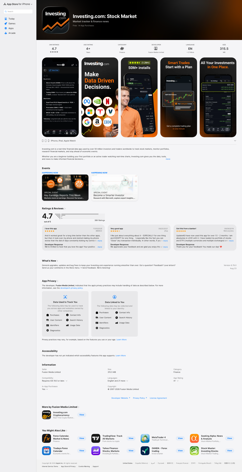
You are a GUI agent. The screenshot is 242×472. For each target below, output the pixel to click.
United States (127, 463)
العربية (153, 463)
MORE (100, 241)
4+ (175, 381)
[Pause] (67, 133)
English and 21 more (116, 381)
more (168, 159)
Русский (161, 463)
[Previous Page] (39, 97)
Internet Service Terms (50, 466)
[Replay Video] (45, 133)
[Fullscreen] (75, 133)
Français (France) (182, 463)
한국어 (193, 463)
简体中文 (170, 463)
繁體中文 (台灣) (229, 463)
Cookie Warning (84, 466)
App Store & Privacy (68, 466)
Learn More (122, 339)
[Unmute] (71, 133)
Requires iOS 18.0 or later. (53, 381)
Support (96, 466)
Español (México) (141, 463)
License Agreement (158, 398)
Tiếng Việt (217, 463)
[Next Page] (239, 97)
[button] (18, 19)
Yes (43, 389)
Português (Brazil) (204, 463)
